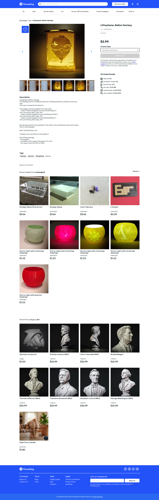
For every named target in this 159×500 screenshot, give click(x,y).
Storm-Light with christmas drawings (32, 252)
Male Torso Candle (28, 443)
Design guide (55, 479)
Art (62, 11)
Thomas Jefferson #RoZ (30, 399)
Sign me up (132, 481)
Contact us (24, 482)
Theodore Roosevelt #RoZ (61, 399)
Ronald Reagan (117, 355)
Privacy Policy (70, 482)
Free (34, 11)
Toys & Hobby (48, 11)
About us (23, 479)
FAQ (51, 482)
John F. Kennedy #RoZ (89, 355)
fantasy (23, 156)
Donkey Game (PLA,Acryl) (31, 207)
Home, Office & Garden (80, 11)
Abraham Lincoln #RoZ (90, 399)
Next (91, 51)
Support (53, 484)
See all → (136, 171)
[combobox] (119, 50)
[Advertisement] (119, 113)
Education (120, 11)
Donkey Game (56, 207)
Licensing (68, 484)
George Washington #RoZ (122, 399)
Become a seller (120, 4)
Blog (36, 479)
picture (31, 156)
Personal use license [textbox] (110, 50)
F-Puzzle (114, 207)
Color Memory (86, 207)
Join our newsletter (98, 477)
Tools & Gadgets (102, 11)
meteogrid (108, 29)
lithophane (40, 156)
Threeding (27, 4)
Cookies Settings (97, 497)
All (24, 11)
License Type (105, 47)
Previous (22, 51)
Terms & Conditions (72, 479)
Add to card (119, 56)
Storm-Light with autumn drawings (31, 296)
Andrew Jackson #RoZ (59, 355)
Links (37, 482)
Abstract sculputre (28, 355)
